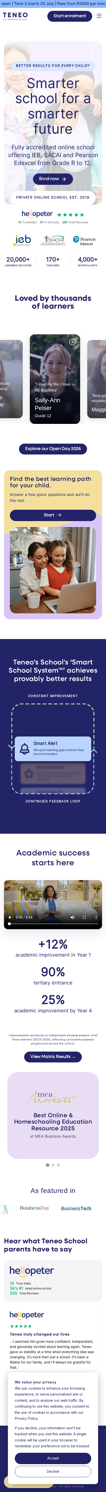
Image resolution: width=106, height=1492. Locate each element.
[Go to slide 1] (48, 1165)
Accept (53, 1458)
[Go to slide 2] (53, 1165)
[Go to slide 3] (58, 1165)
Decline (53, 1471)
